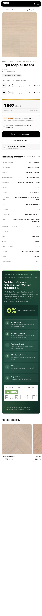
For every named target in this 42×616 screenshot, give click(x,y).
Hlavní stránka (6, 10)
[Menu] (38, 4)
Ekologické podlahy (18, 10)
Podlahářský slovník (33, 157)
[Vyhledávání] (34, 4)
